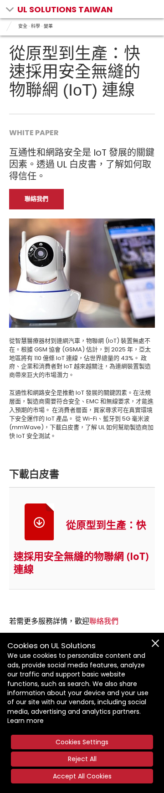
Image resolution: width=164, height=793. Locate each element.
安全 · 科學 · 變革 (35, 26)
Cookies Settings (82, 742)
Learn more (25, 720)
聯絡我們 (103, 621)
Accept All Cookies (82, 776)
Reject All (82, 758)
